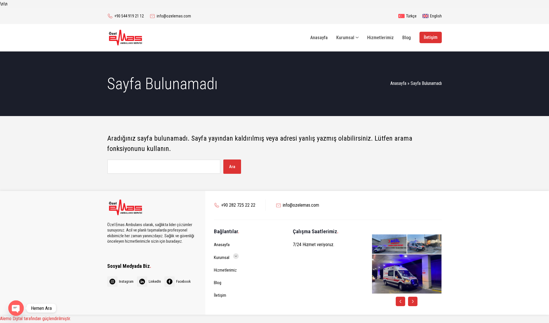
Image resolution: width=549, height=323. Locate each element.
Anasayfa (398, 83)
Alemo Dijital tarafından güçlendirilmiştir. (35, 318)
